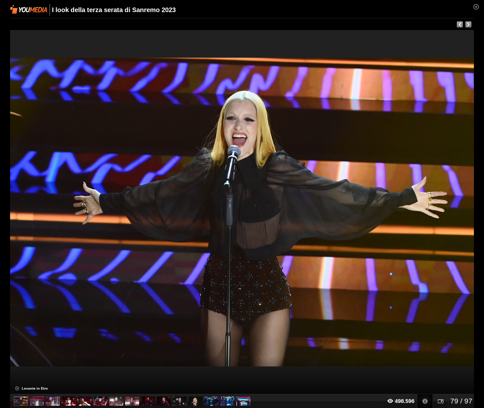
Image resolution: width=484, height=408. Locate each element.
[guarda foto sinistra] (56, 212)
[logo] (28, 9)
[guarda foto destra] (288, 212)
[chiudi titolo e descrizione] (17, 388)
